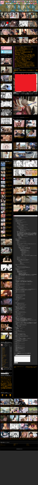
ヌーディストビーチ (6, 380)
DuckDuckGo (3, 364)
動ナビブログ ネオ (4, 360)
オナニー (7, 378)
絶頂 (7, 387)
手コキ (6, 384)
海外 (6, 386)
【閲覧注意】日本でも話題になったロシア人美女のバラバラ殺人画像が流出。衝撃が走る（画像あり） (31, 367)
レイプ (3, 382)
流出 (4, 385)
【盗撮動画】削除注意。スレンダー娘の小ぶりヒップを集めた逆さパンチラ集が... (25, 54)
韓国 (6, 388)
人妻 (3, 383)
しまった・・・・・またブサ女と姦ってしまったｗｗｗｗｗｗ (22, 67)
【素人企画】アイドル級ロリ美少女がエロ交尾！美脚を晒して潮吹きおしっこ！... (25, 56)
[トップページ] (2, 2)
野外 (2, 388)
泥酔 (1, 385)
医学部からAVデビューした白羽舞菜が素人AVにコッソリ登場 (22, 59)
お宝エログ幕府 (3, 361)
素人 (5, 387)
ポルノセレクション (4, 356)
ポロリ (8, 381)
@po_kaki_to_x (27, 117)
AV (1, 377)
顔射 (8, 388)
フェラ (5, 381)
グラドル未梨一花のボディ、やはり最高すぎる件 (21, 60)
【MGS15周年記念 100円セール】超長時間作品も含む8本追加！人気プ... (24, 52)
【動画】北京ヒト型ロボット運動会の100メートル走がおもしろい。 (23, 58)
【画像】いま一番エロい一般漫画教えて (20, 53)
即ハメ (6, 383)
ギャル (3, 379)
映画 (11, 384)
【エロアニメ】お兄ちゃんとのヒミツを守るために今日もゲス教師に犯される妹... (25, 55)
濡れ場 (9, 385)
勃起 (4, 383)
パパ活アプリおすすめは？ (5, 367)
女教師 (2, 384)
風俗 (10, 388)
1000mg (3, 357)
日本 (9, 384)
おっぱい (4, 377)
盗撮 (3, 387)
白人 (2, 387)
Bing (2, 358)
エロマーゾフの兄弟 (4, 359)
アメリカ (3, 378)
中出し (8, 382)
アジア (7, 377)
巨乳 (4, 384)
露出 (5, 388)
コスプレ (6, 379)
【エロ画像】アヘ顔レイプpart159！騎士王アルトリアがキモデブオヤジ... (24, 57)
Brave (2, 365)
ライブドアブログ (4, 363)
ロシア (5, 382)
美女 (9, 387)
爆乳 (11, 385)
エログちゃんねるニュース (5, 362)
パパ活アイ (3, 366)
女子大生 (10, 383)
